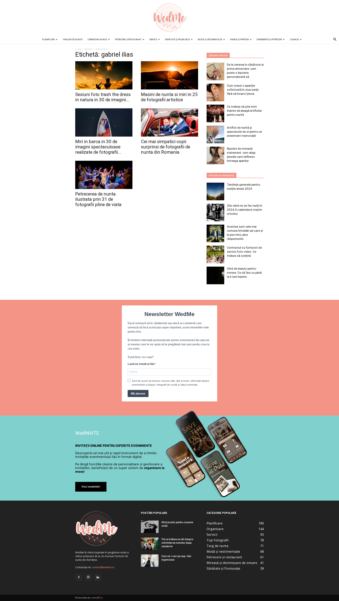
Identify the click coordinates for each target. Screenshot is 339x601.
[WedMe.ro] (169, 17)
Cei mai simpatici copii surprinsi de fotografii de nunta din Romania (165, 147)
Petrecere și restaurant (128, 39)
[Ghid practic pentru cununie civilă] (150, 527)
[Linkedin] (97, 577)
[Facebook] (78, 577)
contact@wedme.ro (103, 567)
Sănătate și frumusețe (177, 39)
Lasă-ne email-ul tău (141, 363)
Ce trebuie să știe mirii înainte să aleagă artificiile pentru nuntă (244, 110)
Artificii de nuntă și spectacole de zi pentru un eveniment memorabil (244, 131)
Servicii (153, 39)
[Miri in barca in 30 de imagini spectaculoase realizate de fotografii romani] (103, 122)
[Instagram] (88, 577)
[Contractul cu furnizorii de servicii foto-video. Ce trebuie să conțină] (215, 254)
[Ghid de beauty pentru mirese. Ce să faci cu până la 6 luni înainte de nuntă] (215, 275)
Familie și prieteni (239, 39)
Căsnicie (294, 39)
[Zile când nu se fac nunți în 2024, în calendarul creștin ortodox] (215, 212)
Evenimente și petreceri (269, 39)
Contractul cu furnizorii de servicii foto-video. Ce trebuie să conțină (244, 251)
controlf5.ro (97, 597)
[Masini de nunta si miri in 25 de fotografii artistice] (169, 75)
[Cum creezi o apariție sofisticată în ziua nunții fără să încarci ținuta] (215, 92)
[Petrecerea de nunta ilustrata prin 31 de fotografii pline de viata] (103, 175)
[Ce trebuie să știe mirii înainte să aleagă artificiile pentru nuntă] (215, 113)
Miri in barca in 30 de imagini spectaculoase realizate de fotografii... (98, 147)
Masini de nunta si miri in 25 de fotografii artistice (169, 97)
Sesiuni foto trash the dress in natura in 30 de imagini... (103, 97)
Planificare (48, 39)
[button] (335, 39)
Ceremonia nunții (97, 39)
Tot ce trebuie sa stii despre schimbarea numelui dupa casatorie (177, 543)
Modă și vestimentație (210, 39)
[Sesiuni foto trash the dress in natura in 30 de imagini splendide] (103, 75)
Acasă (78, 49)
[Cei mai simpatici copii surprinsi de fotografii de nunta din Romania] (169, 122)
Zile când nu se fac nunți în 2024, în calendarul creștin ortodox (244, 209)
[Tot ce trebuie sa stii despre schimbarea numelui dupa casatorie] (150, 543)
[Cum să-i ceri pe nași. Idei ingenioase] (150, 560)
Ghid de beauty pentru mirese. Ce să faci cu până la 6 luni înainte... (244, 272)
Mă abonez (138, 393)
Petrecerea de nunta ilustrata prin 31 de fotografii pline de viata (98, 199)
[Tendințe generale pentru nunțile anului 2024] (215, 191)
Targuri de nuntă (73, 39)
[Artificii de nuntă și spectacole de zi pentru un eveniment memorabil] (215, 134)
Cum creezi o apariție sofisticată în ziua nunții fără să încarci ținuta (243, 89)
